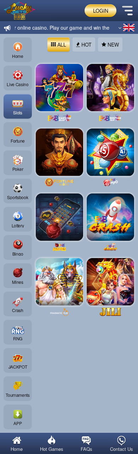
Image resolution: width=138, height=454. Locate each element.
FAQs (83, 449)
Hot (83, 44)
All (58, 44)
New (110, 44)
